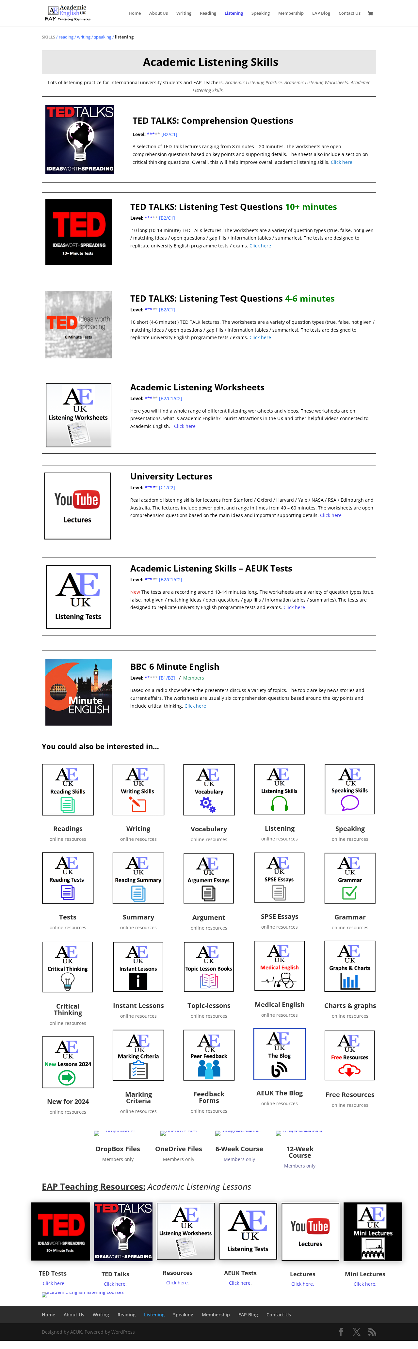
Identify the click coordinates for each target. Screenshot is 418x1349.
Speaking (260, 13)
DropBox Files (118, 1148)
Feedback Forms (208, 1097)
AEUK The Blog (279, 1093)
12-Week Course (300, 1152)
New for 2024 (68, 1101)
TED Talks (115, 1274)
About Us (158, 13)
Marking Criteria (138, 1097)
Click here (185, 426)
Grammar (350, 917)
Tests (67, 917)
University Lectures (171, 476)
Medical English (280, 1004)
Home (135, 13)
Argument (208, 917)
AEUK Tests (240, 1273)
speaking (102, 37)
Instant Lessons (138, 1005)
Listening (234, 13)
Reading (208, 13)
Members (193, 678)
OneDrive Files (178, 1148)
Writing (183, 13)
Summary (138, 917)
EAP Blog (321, 13)
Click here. (302, 1284)
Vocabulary (209, 828)
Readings (68, 828)
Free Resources (350, 1094)
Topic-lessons (209, 1005)
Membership (291, 13)
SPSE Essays (279, 916)
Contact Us (350, 13)
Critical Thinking (68, 1009)
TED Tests (53, 1273)
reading (66, 37)
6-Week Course (239, 1148)
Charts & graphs (350, 1005)
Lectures (302, 1274)
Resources (178, 1273)
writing (83, 37)
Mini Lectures (365, 1274)
